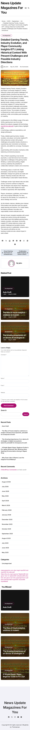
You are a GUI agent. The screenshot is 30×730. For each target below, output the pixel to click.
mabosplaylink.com (7, 570)
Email (2, 385)
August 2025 (6, 538)
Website (3, 392)
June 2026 (5, 491)
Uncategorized (6, 35)
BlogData (25, 725)
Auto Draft (7, 292)
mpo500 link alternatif (8, 572)
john (20, 263)
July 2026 (5, 486)
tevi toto (13, 578)
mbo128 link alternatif (7, 126)
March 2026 (6, 505)
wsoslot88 (21, 579)
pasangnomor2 (21, 578)
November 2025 (7, 524)
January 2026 (6, 515)
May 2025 (5, 552)
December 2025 (7, 519)
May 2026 (5, 496)
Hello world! (22, 470)
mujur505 (15, 579)
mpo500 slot (24, 570)
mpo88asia (4, 581)
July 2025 (5, 543)
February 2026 (7, 510)
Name (3, 378)
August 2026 (6, 482)
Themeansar (16, 727)
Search (3, 410)
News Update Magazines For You (12, 7)
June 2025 (5, 548)
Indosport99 (8, 579)
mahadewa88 (20, 576)
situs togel (17, 570)
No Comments (24, 66)
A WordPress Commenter (9, 470)
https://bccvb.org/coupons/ (9, 574)
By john (6, 66)
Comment (3, 354)
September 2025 (7, 533)
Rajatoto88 (22, 574)
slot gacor (7, 578)
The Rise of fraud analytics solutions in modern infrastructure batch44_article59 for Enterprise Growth (14, 432)
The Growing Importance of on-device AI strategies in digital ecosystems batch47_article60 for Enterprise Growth (14, 441)
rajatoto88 (13, 576)
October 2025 (6, 529)
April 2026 (5, 501)
